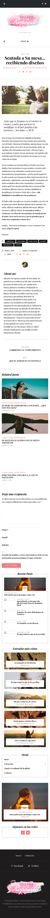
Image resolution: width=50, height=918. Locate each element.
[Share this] (19, 71)
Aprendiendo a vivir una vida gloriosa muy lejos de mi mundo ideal (29, 603)
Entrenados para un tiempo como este (19, 595)
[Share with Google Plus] (27, 71)
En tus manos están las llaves (25, 721)
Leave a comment (29, 251)
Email (5, 537)
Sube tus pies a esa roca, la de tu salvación (20, 476)
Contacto (8, 773)
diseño (43, 241)
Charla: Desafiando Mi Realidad (17, 768)
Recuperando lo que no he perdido (31, 634)
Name (5, 530)
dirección (33, 241)
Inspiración (25, 665)
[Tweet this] (23, 71)
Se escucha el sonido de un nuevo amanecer (21, 441)
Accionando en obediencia (27, 623)
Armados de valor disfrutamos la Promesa (30, 613)
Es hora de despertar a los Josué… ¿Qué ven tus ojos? (24, 406)
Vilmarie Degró (11, 68)
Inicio (6, 759)
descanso (21, 241)
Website (5, 545)
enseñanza (7, 245)
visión (18, 245)
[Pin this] (30, 71)
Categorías (8, 764)
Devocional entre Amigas (36, 68)
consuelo (10, 241)
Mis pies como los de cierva (25, 702)
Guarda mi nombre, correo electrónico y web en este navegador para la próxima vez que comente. (25, 556)
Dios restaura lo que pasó (25, 740)
